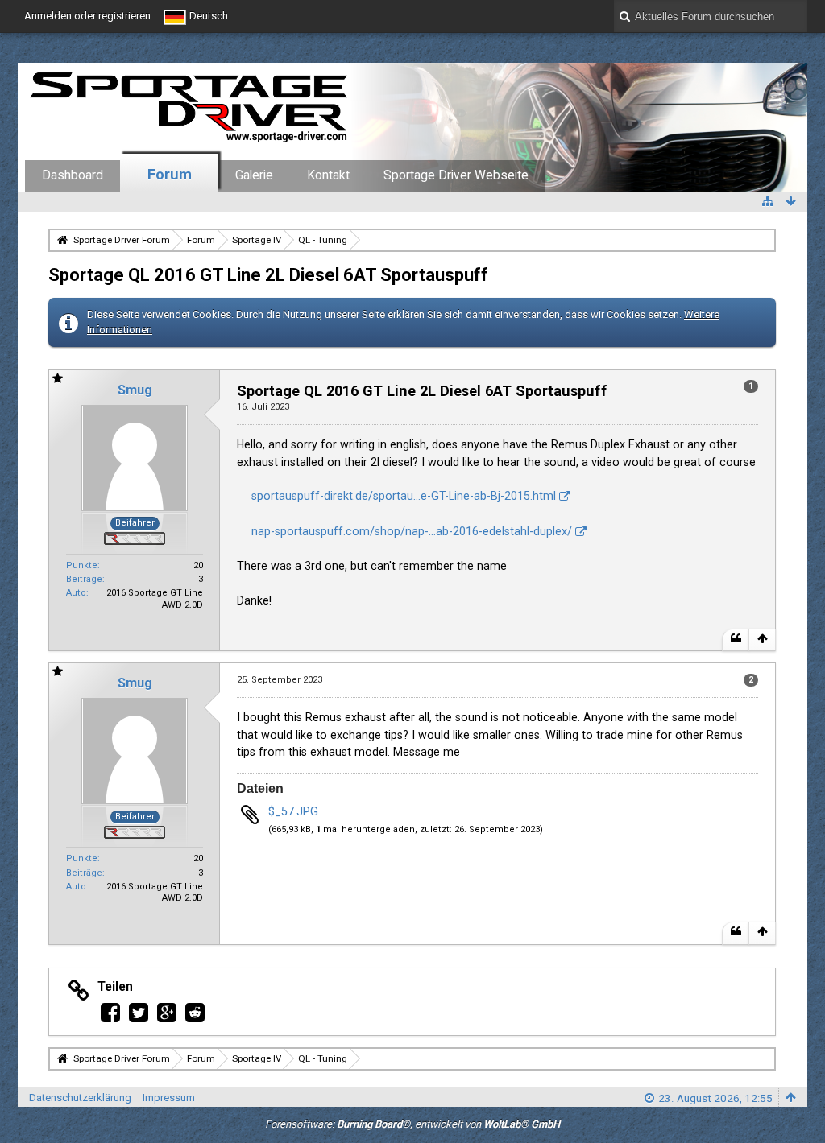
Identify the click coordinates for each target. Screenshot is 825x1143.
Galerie (254, 175)
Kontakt (328, 175)
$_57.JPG (293, 811)
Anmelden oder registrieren (87, 16)
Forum (169, 174)
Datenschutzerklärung (80, 1097)
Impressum (169, 1097)
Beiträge (84, 579)
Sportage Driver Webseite (456, 175)
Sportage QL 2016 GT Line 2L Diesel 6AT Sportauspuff (268, 274)
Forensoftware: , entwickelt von (412, 1124)
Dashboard (72, 175)
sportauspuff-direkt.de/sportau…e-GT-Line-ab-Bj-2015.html (403, 495)
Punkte (81, 565)
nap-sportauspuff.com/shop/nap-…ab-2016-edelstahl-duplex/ (411, 531)
